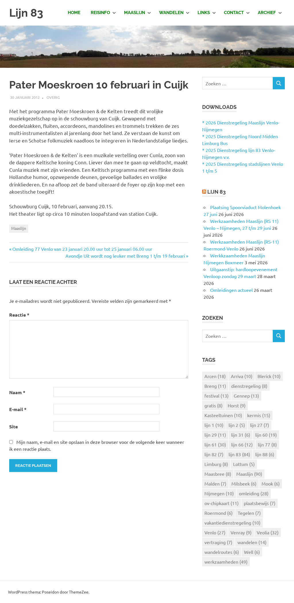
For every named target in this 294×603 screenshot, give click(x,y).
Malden (215, 483)
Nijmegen (219, 493)
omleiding (253, 493)
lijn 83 (239, 454)
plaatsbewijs (259, 503)
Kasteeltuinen (223, 415)
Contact (234, 12)
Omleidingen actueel (231, 290)
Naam (17, 392)
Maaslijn (134, 12)
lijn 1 (213, 425)
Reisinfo (100, 12)
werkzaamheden (225, 562)
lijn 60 (266, 435)
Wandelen (171, 12)
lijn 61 (215, 444)
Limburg (216, 464)
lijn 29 (215, 435)
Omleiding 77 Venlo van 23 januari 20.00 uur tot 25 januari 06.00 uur (82, 249)
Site (13, 426)
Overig (53, 97)
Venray (241, 532)
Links (204, 12)
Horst (236, 405)
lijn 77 (267, 444)
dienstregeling (249, 386)
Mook (271, 483)
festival (216, 395)
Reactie (19, 315)
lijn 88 (264, 454)
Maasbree (217, 474)
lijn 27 (259, 425)
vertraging (218, 542)
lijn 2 (237, 425)
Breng (215, 386)
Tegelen (249, 513)
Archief (267, 12)
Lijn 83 (26, 12)
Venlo (214, 532)
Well (252, 552)
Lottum (244, 464)
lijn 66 (242, 444)
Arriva (241, 376)
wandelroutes (221, 552)
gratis (213, 405)
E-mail (17, 409)
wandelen (251, 542)
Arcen (215, 376)
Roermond (218, 513)
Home (74, 12)
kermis (258, 415)
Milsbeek (243, 483)
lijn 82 (213, 454)
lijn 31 (240, 435)
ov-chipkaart (221, 503)
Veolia (267, 532)
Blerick (269, 376)
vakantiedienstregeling (232, 522)
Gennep (246, 395)
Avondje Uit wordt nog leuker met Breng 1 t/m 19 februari (125, 256)
